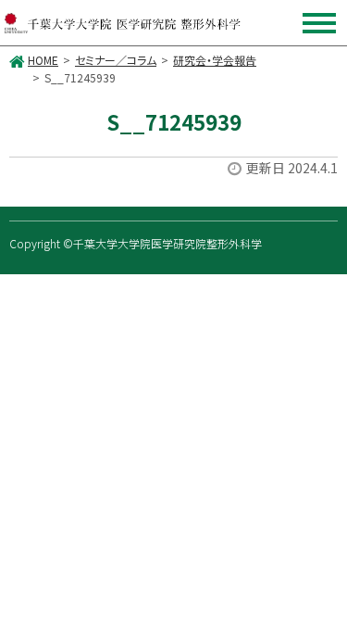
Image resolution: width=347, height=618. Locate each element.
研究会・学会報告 (214, 60)
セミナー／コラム (115, 60)
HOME (43, 60)
